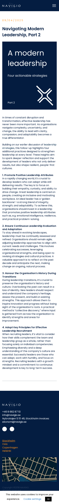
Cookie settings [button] (32, 499)
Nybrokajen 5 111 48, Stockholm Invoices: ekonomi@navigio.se (25, 420)
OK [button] (48, 499)
